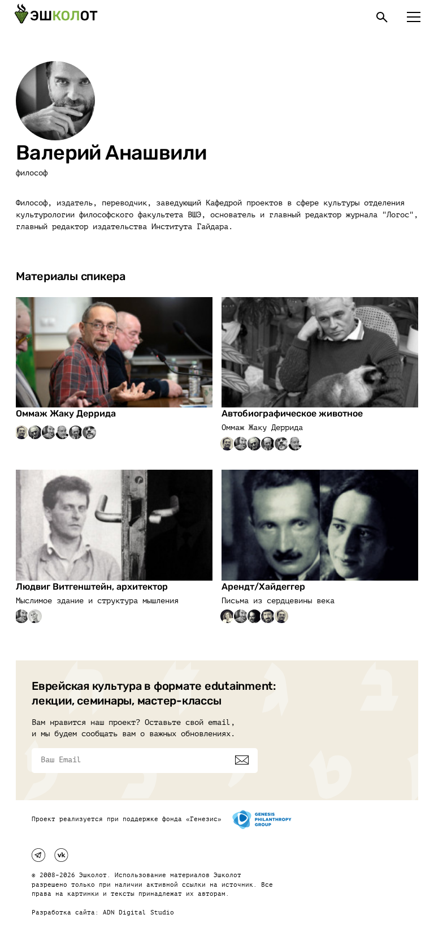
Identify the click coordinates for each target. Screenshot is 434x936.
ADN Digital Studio (138, 912)
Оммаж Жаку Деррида (66, 413)
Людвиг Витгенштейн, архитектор (92, 586)
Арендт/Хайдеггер (263, 586)
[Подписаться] (242, 760)
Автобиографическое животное (292, 413)
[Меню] (413, 17)
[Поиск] (382, 17)
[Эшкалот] (56, 17)
